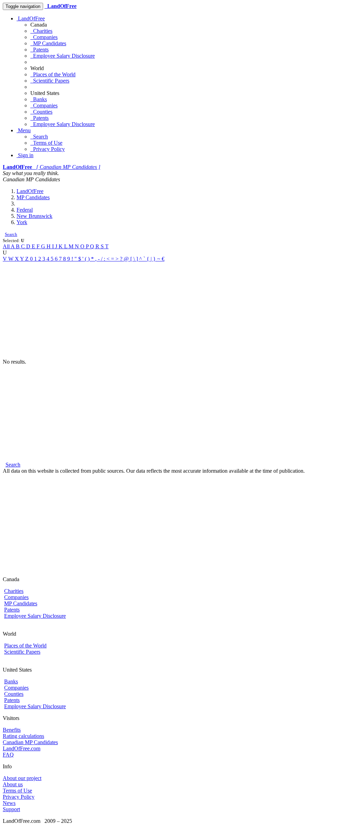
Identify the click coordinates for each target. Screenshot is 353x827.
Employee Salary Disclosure (62, 56)
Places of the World (52, 74)
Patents (39, 49)
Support (11, 809)
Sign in (25, 155)
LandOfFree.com (21, 748)
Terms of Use (46, 143)
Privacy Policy (47, 149)
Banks (38, 99)
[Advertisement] (176, 310)
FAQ (8, 755)
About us (13, 784)
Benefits (12, 730)
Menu (24, 130)
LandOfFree (31, 18)
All (7, 246)
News (9, 803)
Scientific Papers (49, 81)
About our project (22, 778)
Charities (41, 31)
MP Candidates (48, 43)
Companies (44, 37)
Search (39, 137)
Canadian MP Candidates (30, 742)
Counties (41, 112)
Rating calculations (23, 736)
